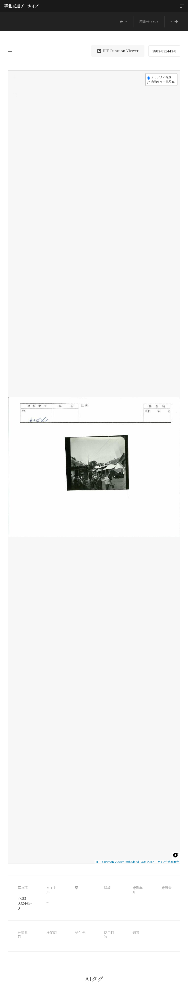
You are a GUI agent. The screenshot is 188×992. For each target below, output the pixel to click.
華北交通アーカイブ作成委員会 (160, 862)
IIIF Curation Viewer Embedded (117, 862)
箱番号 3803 (148, 21)
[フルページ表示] (14, 95)
